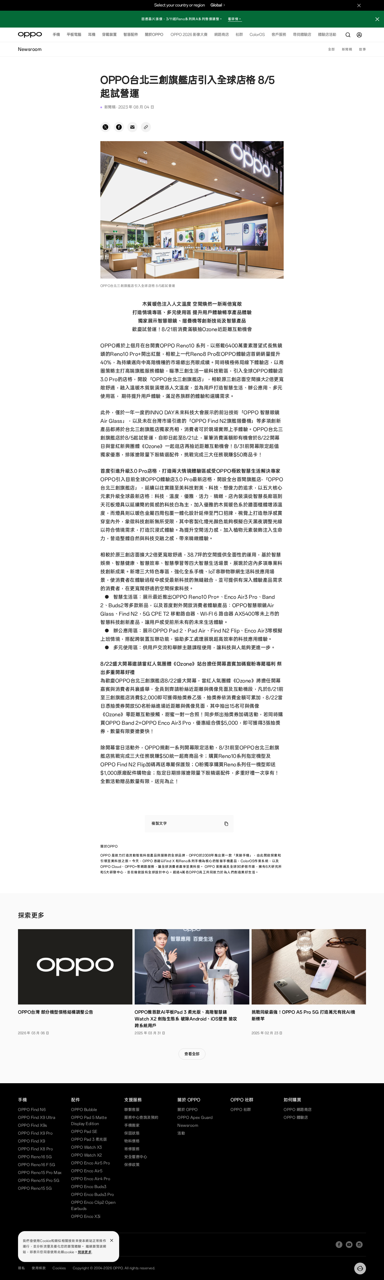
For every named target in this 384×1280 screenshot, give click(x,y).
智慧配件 (130, 34)
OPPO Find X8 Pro (35, 1149)
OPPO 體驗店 (296, 1117)
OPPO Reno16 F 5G (36, 1164)
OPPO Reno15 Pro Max (40, 1172)
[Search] (348, 34)
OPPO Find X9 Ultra (36, 1117)
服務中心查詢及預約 (141, 1117)
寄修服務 (131, 1149)
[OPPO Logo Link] (30, 35)
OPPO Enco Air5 (86, 1171)
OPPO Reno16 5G (35, 1157)
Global (216, 5)
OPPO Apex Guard (195, 1117)
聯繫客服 (131, 1109)
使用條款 (39, 1268)
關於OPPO (154, 34)
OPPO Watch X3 (86, 1147)
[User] (359, 34)
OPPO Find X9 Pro (35, 1133)
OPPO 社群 (241, 1109)
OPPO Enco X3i (86, 1216)
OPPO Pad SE (84, 1131)
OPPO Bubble (84, 1109)
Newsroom (187, 1125)
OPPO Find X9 (31, 1141)
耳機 (91, 34)
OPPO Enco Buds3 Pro (92, 1194)
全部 (331, 49)
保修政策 (131, 1164)
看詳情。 (235, 19)
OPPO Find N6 (32, 1109)
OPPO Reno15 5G (35, 1188)
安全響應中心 (135, 1157)
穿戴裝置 (109, 34)
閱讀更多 (85, 1252)
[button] (360, 1268)
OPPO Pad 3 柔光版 (89, 1139)
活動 (181, 1133)
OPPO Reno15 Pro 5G (38, 1180)
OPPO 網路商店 (298, 1109)
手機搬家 (131, 1125)
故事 (362, 49)
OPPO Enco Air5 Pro (90, 1163)
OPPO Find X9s (32, 1125)
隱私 (21, 1268)
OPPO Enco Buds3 (89, 1186)
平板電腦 (74, 34)
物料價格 (131, 1141)
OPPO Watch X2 (86, 1155)
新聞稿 (347, 49)
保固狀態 (131, 1133)
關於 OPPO (187, 1109)
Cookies (59, 1268)
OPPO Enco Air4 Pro (90, 1179)
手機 (56, 34)
